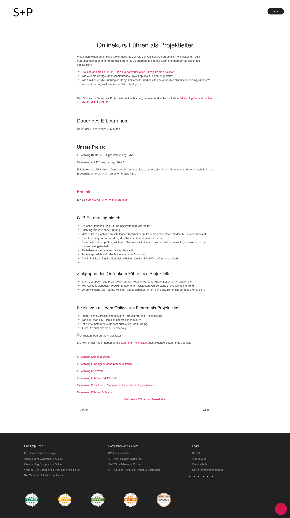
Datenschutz (199, 464)
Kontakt (84, 191)
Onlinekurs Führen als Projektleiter (145, 399)
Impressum (199, 458)
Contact (275, 11)
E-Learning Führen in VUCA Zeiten (98, 378)
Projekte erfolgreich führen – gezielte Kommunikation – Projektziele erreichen (128, 72)
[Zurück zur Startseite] (19, 11)
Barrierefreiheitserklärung (207, 470)
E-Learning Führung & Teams (95, 392)
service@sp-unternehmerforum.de (107, 199)
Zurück (84, 410)
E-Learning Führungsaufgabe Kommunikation (104, 364)
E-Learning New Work (90, 371)
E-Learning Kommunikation (93, 357)
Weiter (206, 410)
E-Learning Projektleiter (133, 342)
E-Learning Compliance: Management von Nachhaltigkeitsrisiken (116, 385)
